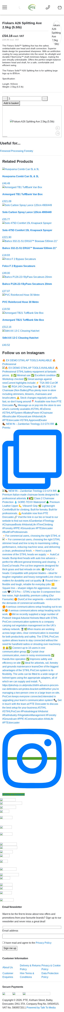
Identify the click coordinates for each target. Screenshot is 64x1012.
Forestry (28, 151)
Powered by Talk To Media (41, 1007)
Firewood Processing (12, 151)
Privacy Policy (43, 942)
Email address (10, 930)
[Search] (24, 7)
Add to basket (11, 103)
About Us (7, 967)
